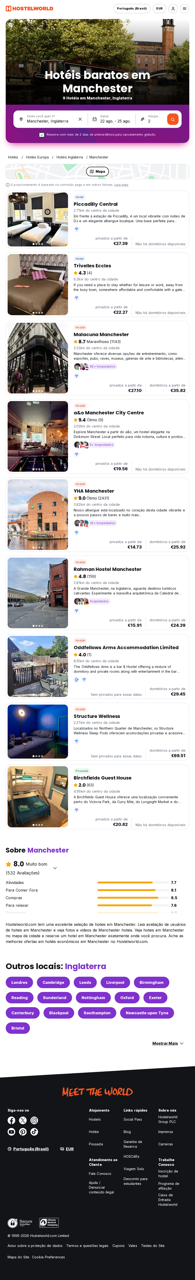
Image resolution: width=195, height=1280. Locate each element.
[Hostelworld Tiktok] (34, 1132)
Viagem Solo (134, 1169)
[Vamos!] (173, 119)
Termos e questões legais (87, 1246)
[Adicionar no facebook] (11, 1120)
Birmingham (152, 982)
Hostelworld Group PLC (167, 1119)
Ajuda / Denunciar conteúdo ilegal (101, 1187)
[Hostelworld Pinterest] (23, 1132)
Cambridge (53, 982)
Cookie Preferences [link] (48, 1257)
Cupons (118, 1246)
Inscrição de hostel (168, 1173)
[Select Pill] (173, 8)
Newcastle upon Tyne (147, 1012)
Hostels (95, 1119)
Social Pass (133, 1119)
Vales (132, 1246)
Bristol (17, 1028)
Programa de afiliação (168, 1186)
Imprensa (165, 1132)
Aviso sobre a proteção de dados (35, 1246)
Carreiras (165, 1144)
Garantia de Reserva (133, 1144)
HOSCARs (131, 1156)
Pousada (82, 771)
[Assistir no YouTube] (11, 1132)
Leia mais (121, 184)
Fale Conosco (100, 1174)
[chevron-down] (55, 868)
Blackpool (58, 1012)
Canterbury (22, 1012)
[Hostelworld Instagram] (34, 1120)
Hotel (79, 197)
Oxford (127, 997)
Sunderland (54, 997)
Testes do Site (153, 1246)
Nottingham (93, 997)
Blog (127, 1132)
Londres (19, 982)
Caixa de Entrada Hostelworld (167, 1199)
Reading (19, 997)
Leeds (85, 982)
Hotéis (94, 1132)
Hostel (80, 327)
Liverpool (115, 982)
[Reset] (80, 119)
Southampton (97, 1012)
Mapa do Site (18, 1257)
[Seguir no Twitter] (23, 1120)
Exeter (155, 997)
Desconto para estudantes (135, 1181)
